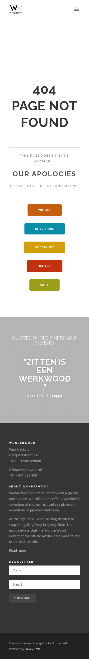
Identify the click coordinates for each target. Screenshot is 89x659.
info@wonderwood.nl (25, 469)
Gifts (44, 284)
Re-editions (44, 228)
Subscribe (22, 598)
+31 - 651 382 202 (23, 475)
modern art (44, 247)
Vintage (44, 210)
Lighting (44, 266)
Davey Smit (32, 649)
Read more (17, 550)
